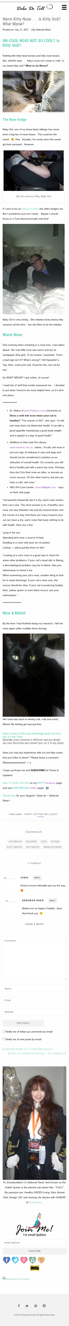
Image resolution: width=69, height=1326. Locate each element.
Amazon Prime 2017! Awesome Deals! (28, 1049)
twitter (33, 787)
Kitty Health (14, 847)
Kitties (55, 841)
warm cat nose (52, 847)
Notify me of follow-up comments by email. (29, 1031)
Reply (37, 878)
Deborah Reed (43, 29)
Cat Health (15, 841)
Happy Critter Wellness (40, 814)
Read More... (36, 1202)
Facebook (6, 1260)
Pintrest (24, 1260)
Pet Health (33, 847)
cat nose (31, 841)
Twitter (15, 1260)
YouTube (41, 1260)
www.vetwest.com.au (21, 447)
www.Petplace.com (34, 410)
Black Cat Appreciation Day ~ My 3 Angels (36, 1053)
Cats (44, 841)
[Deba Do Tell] (34, 8)
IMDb (34, 1268)
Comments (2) (34, 831)
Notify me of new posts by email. (24, 1039)
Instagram (32, 1260)
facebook (50, 782)
